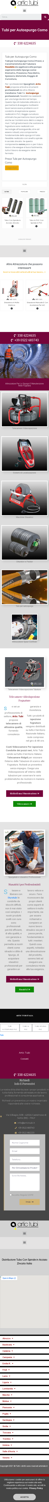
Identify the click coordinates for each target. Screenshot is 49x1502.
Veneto (6, 1457)
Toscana (7, 1432)
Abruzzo (7, 1338)
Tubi (2, 1035)
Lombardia (8, 1388)
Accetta (24, 1497)
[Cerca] (45, 17)
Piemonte (7, 1407)
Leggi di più (12, 168)
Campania (7, 1357)
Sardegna (7, 1420)
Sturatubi (12, 897)
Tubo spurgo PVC (40, 1027)
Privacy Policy (36, 1488)
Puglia (5, 1413)
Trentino (7, 1439)
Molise (6, 1401)
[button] (24, 10)
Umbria (6, 1445)
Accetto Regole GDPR (22, 1195)
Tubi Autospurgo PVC (9, 1027)
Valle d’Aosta (9, 1451)
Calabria (6, 1351)
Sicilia (5, 1426)
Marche (6, 1395)
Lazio (5, 1376)
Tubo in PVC (25, 1027)
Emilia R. (7, 1363)
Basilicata (7, 1344)
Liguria (6, 1382)
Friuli (5, 1370)
